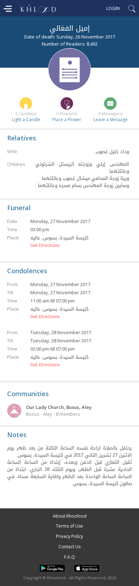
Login (113, 8)
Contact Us (69, 547)
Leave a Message (110, 119)
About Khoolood (70, 516)
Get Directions (45, 245)
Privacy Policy (69, 536)
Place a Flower (66, 119)
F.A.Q (69, 557)
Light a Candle (26, 119)
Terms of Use (69, 526)
